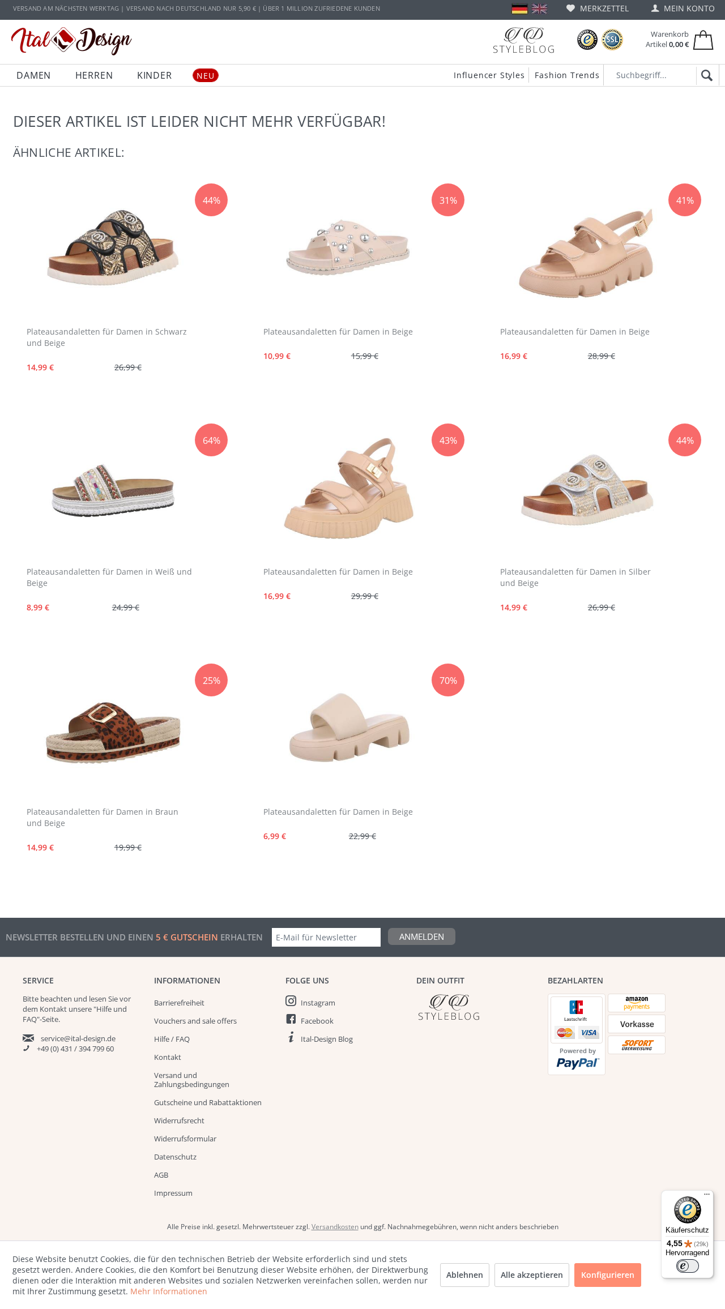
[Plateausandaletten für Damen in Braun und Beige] (112, 731)
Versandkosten (335, 1226)
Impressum (173, 1193)
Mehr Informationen (168, 1291)
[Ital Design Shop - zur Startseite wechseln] (71, 41)
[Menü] (707, 1197)
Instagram (318, 1003)
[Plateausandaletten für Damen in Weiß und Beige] (112, 491)
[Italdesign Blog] (476, 1007)
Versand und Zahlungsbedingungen (191, 1079)
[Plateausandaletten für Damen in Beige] (348, 250)
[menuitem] (597, 8)
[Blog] (523, 40)
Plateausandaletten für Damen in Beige (338, 331)
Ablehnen (464, 1274)
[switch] (687, 1266)
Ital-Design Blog (327, 1039)
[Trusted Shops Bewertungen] (587, 40)
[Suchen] (705, 76)
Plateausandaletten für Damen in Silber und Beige (575, 577)
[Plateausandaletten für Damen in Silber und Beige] (585, 491)
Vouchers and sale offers (195, 1021)
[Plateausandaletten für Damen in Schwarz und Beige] (112, 250)
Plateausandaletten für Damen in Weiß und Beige (109, 577)
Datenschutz (175, 1157)
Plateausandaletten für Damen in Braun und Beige (102, 817)
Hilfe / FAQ (172, 1039)
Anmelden (421, 936)
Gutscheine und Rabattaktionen (208, 1102)
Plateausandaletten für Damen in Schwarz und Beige (107, 337)
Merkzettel (603, 8)
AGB (161, 1175)
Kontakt (167, 1057)
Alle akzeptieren (532, 1274)
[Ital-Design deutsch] (519, 9)
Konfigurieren (607, 1274)
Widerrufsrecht (179, 1120)
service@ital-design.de (78, 1038)
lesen (97, 999)
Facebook (317, 1021)
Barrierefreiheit (179, 1003)
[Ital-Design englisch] (539, 9)
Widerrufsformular (185, 1138)
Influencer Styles (489, 75)
